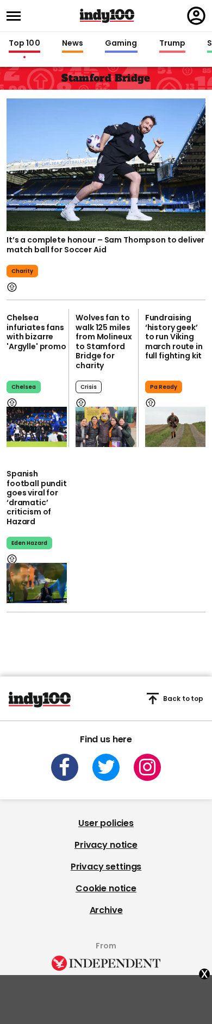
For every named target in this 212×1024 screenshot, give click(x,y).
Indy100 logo (107, 15)
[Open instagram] (147, 767)
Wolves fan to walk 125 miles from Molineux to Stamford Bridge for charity (104, 341)
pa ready (163, 387)
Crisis (88, 387)
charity (22, 271)
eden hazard (29, 543)
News (72, 43)
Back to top (183, 698)
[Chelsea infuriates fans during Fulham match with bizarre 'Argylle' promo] (37, 427)
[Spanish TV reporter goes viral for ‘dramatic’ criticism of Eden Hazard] (37, 583)
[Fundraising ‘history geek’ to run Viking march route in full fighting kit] (175, 427)
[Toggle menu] (17, 16)
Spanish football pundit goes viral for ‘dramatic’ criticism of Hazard (37, 497)
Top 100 (24, 43)
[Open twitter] (106, 767)
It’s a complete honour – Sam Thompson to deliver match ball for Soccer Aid (105, 244)
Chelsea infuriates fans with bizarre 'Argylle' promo (36, 332)
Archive (106, 910)
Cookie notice (106, 888)
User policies (106, 823)
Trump (172, 43)
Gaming (121, 43)
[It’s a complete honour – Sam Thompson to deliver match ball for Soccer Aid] (106, 164)
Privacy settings (106, 866)
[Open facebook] (64, 767)
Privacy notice (106, 845)
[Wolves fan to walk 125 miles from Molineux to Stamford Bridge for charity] (106, 427)
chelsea (23, 387)
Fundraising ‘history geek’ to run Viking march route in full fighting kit (174, 336)
